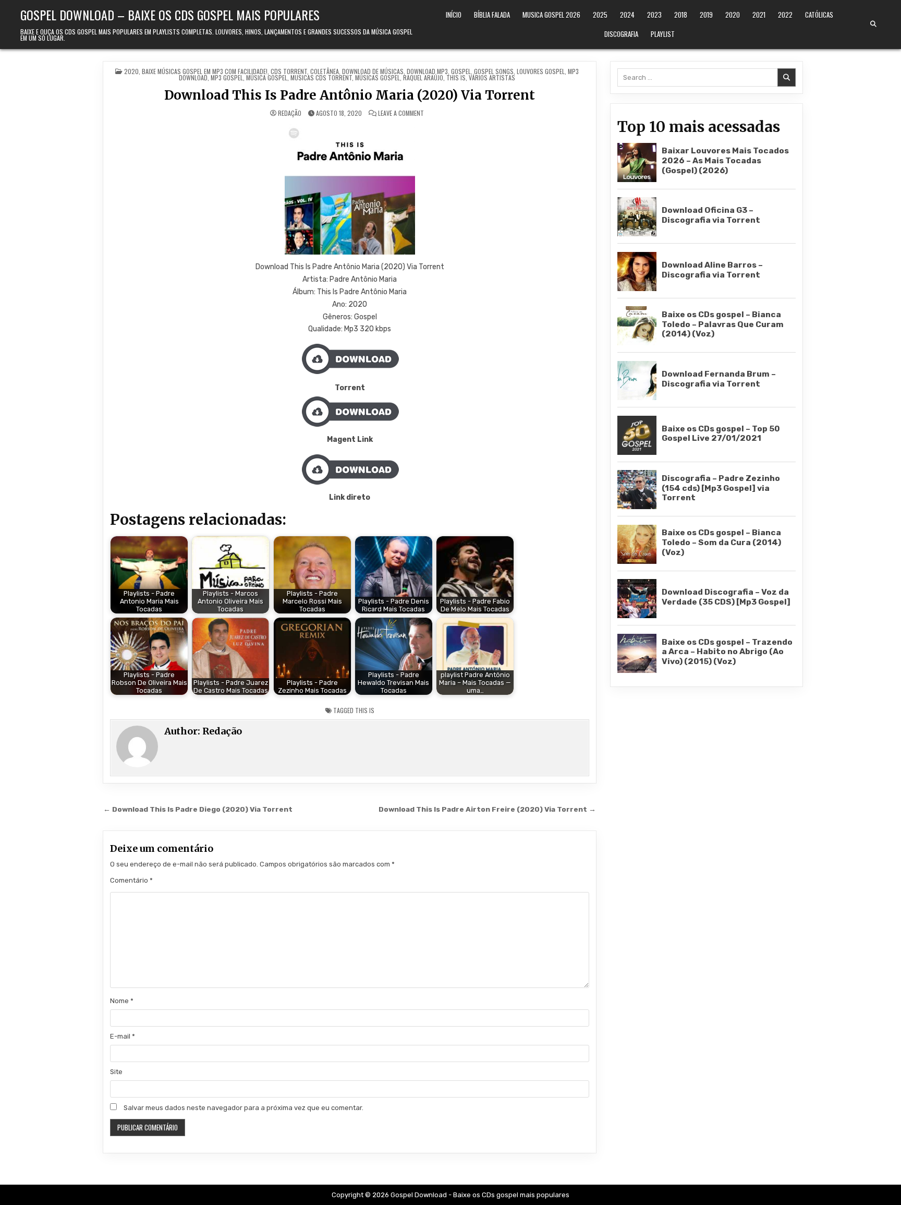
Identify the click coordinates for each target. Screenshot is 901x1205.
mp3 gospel (227, 77)
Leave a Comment (401, 113)
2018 (680, 14)
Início (453, 14)
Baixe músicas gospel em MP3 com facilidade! (204, 71)
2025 (600, 14)
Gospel (461, 71)
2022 (785, 14)
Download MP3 (427, 71)
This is (456, 77)
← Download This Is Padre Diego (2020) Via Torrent (198, 809)
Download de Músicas (373, 71)
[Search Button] (873, 24)
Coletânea (324, 71)
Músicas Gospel (377, 77)
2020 (732, 14)
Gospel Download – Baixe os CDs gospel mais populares (170, 14)
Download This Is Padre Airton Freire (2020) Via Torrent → (487, 809)
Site (116, 1072)
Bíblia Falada (492, 14)
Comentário (131, 880)
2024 (627, 14)
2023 (654, 14)
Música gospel (266, 77)
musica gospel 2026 (551, 14)
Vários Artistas (492, 77)
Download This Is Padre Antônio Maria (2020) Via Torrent (349, 95)
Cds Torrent (289, 71)
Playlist (663, 34)
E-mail (122, 1036)
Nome (121, 1001)
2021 (758, 14)
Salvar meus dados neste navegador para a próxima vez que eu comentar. (243, 1108)
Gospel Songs (494, 71)
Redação (289, 113)
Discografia (621, 34)
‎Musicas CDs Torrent (321, 77)
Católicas (819, 14)
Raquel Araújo (423, 77)
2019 (706, 14)
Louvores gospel (541, 71)
